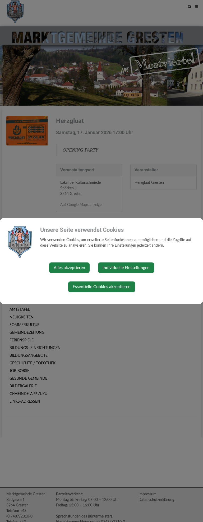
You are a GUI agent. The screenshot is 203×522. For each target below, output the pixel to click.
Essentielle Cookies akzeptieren (102, 287)
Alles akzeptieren (69, 268)
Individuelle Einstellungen (126, 268)
